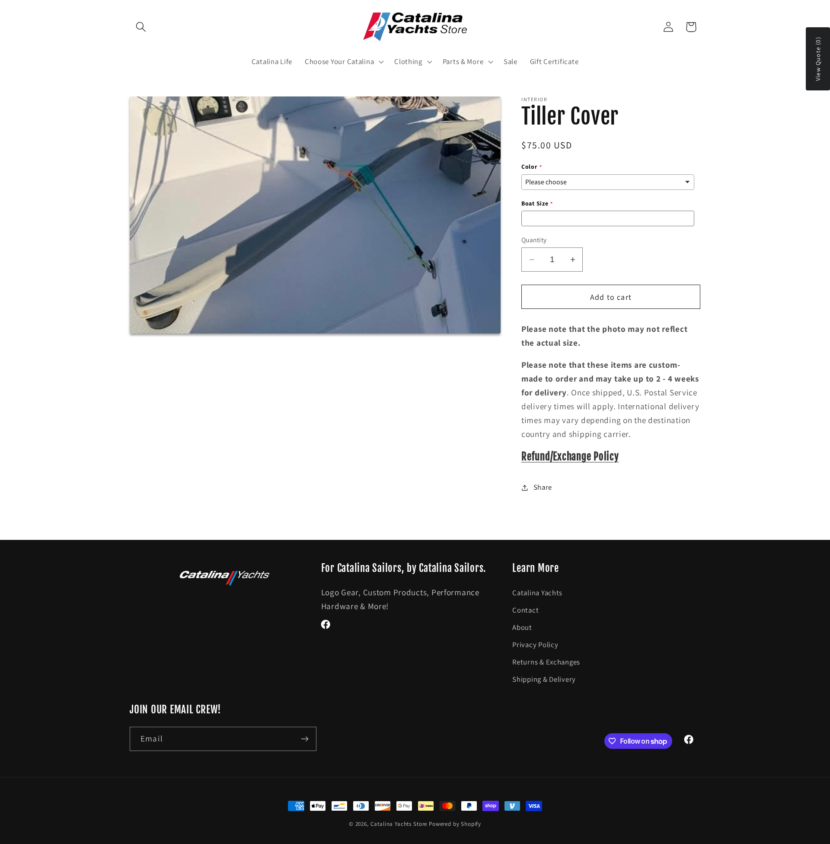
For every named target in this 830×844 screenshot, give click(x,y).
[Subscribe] (304, 739)
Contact (525, 610)
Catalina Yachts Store (399, 824)
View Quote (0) (818, 59)
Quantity (534, 239)
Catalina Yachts (537, 592)
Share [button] (542, 487)
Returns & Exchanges (546, 662)
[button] (141, 27)
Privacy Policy (535, 644)
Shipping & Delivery (544, 679)
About (522, 627)
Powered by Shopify (455, 824)
